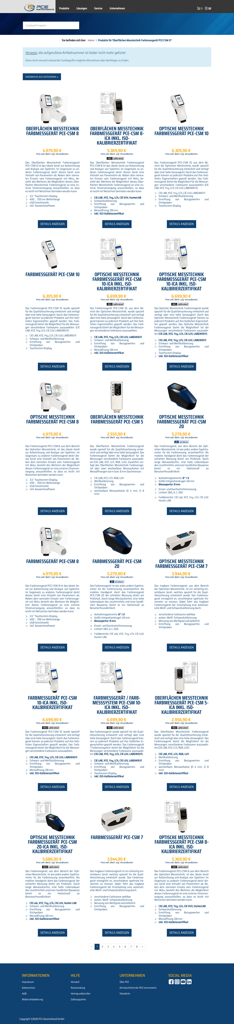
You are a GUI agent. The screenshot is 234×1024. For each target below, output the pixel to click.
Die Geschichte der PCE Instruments (138, 988)
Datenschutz (28, 988)
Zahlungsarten (78, 999)
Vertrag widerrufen (80, 994)
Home (91, 40)
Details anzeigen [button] (52, 224)
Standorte (125, 994)
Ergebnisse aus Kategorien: (41, 77)
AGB (24, 994)
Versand (75, 982)
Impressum (28, 982)
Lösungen (81, 8)
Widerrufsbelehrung (32, 999)
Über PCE (124, 982)
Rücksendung (78, 988)
